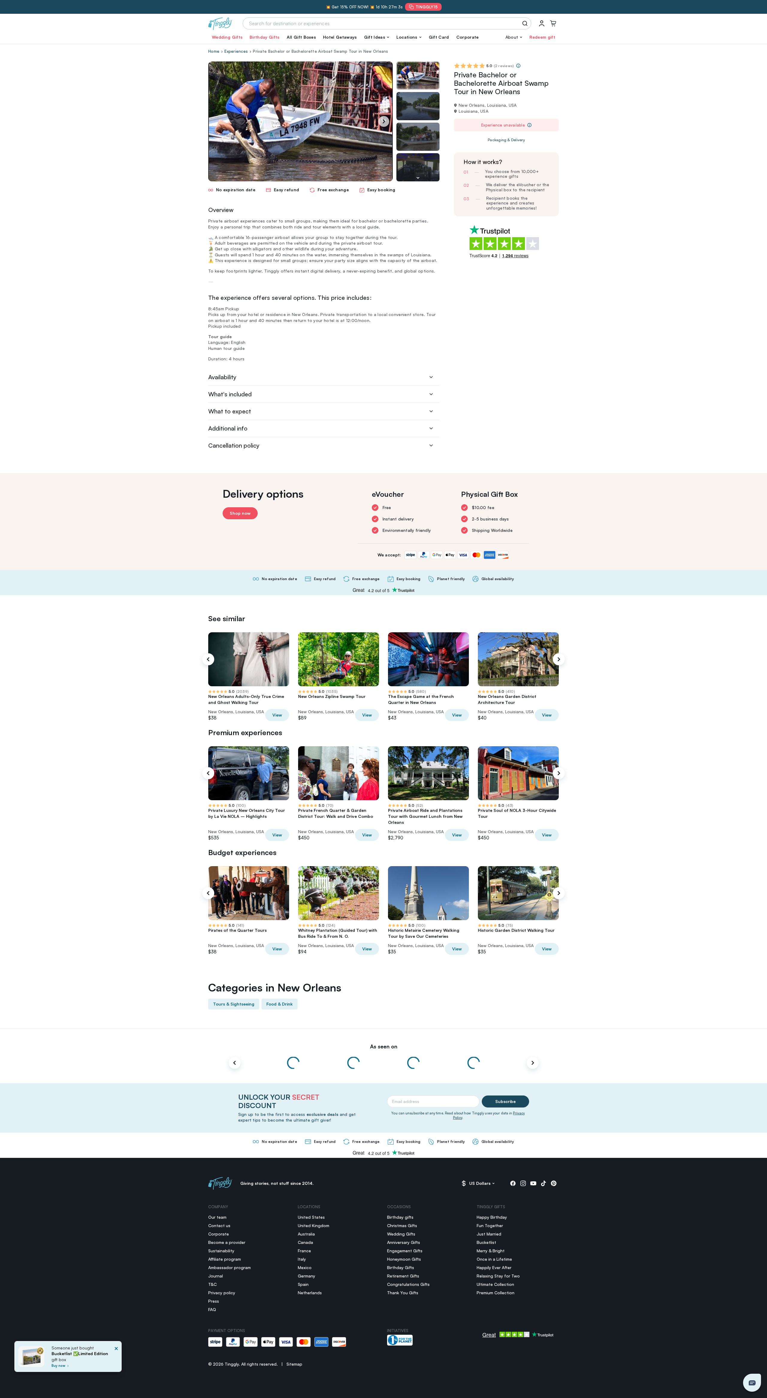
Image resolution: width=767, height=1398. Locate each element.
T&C (212, 1284)
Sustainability (221, 1250)
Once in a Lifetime (494, 1259)
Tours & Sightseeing (233, 1003)
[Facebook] (513, 1183)
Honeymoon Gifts (404, 1259)
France (304, 1250)
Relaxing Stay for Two (498, 1275)
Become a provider (226, 1242)
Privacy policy (221, 1292)
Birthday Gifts (264, 37)
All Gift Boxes (301, 37)
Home (213, 51)
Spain (303, 1284)
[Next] (383, 121)
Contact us (219, 1225)
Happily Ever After (494, 1267)
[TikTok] (543, 1183)
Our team (217, 1217)
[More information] (518, 66)
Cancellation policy (233, 445)
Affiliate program (224, 1259)
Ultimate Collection (495, 1284)
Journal (215, 1275)
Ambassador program (229, 1267)
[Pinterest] (554, 1183)
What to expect (229, 411)
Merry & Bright (491, 1250)
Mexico (305, 1267)
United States (311, 1217)
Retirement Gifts (403, 1275)
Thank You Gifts (402, 1292)
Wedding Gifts (227, 37)
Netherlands (310, 1292)
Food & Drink (279, 1003)
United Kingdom (313, 1225)
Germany (306, 1275)
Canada (305, 1242)
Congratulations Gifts (408, 1284)
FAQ (212, 1309)
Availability (222, 377)
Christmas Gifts (402, 1225)
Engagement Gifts (404, 1250)
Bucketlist (486, 1242)
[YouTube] (533, 1183)
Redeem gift (542, 37)
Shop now (240, 513)
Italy (302, 1259)
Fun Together (490, 1225)
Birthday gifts (400, 1217)
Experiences (236, 51)
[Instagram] (523, 1183)
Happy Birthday (492, 1217)
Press (213, 1301)
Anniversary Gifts (403, 1242)
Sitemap (294, 1364)
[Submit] (526, 23)
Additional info (227, 428)
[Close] (116, 1358)
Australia (306, 1233)
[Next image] (418, 177)
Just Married (489, 1233)
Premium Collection (495, 1292)
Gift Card (439, 37)
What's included (230, 394)
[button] (376, 37)
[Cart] (553, 23)
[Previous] (208, 659)
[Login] (541, 23)
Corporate (467, 37)
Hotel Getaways (340, 37)
